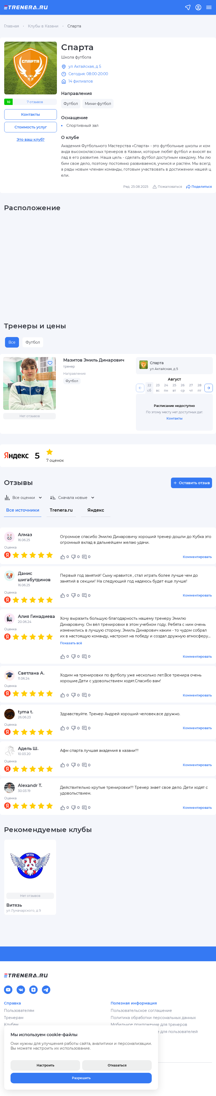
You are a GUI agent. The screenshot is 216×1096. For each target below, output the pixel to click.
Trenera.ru (61, 510)
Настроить (45, 1065)
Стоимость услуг (30, 127)
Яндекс (95, 510)
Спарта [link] (74, 26)
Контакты (30, 114)
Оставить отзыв (194, 482)
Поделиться (202, 187)
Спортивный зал (82, 125)
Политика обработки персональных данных (153, 1017)
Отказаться (117, 1065)
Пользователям (19, 1010)
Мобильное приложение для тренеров (149, 1024)
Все (12, 342)
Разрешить (81, 1078)
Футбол (33, 342)
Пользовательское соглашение (141, 1010)
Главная (11, 26)
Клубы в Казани (43, 26)
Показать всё (71, 643)
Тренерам (13, 1017)
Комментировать (197, 557)
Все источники (22, 510)
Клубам (11, 1024)
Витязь (14, 905)
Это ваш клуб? (31, 139)
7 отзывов (35, 102)
